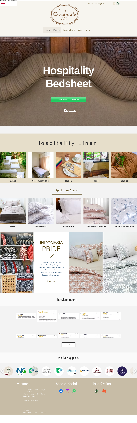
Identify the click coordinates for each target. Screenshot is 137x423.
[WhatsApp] (73, 391)
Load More (68, 345)
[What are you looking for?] (114, 3)
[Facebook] (60, 391)
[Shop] (118, 3)
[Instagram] (67, 391)
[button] (8, 371)
